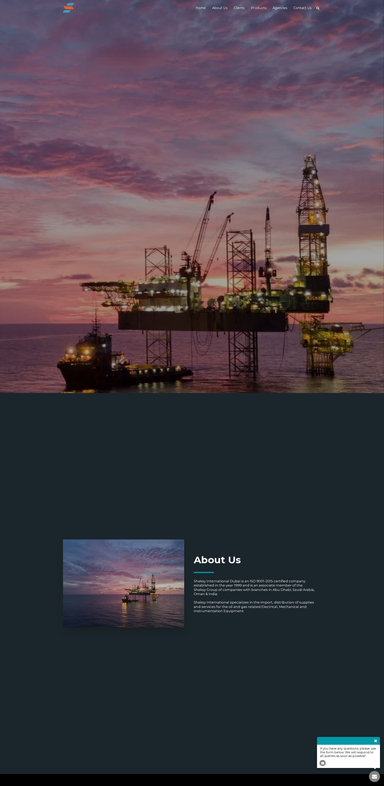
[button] (318, 8)
